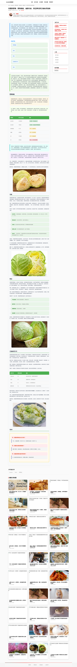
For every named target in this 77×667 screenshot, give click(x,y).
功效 (14, 50)
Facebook (11, 472)
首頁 (32, 2)
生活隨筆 (41, 2)
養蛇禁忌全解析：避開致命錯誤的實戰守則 (38, 527)
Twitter (16, 472)
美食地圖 (46, 2)
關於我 (30, 664)
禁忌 (14, 56)
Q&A (14, 67)
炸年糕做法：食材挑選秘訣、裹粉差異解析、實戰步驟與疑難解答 (38, 492)
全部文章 (46, 664)
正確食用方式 (15, 61)
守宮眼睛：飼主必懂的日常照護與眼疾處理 (59, 618)
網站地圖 (41, 664)
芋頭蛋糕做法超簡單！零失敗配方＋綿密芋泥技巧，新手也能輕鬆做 (59, 528)
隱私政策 (35, 664)
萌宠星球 (51, 2)
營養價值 (14, 45)
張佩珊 (17, 13)
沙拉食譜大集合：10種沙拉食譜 (60, 45)
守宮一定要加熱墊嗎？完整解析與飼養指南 (17, 564)
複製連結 (20, 472)
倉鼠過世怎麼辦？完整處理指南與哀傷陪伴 (17, 618)
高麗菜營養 (56, 70)
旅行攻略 (36, 2)
